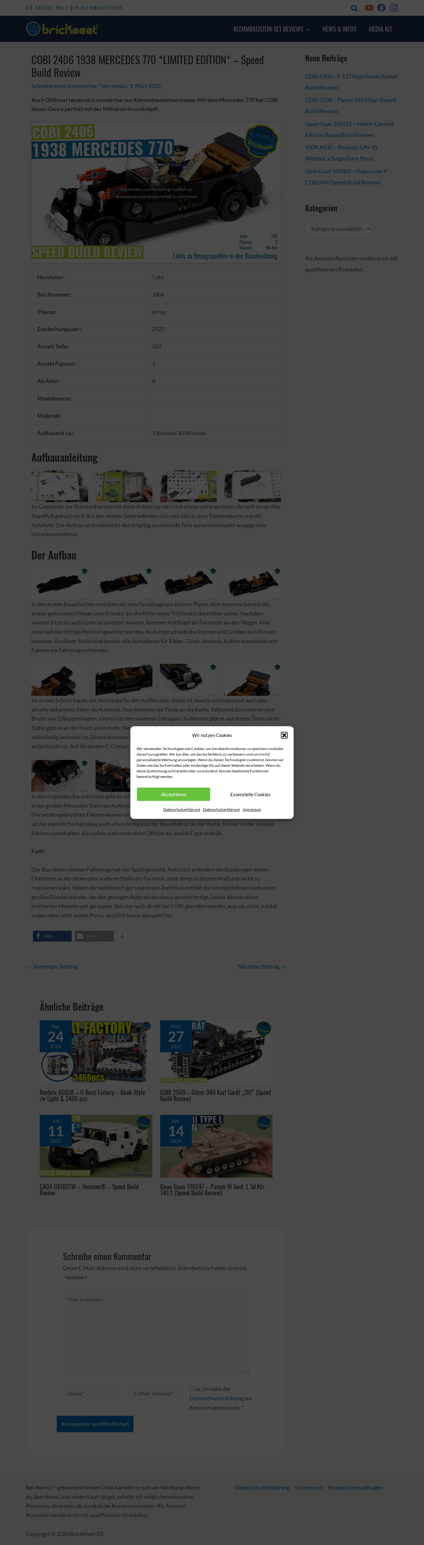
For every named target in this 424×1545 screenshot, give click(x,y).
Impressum (252, 809)
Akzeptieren (173, 794)
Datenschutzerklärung (181, 809)
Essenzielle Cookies (250, 794)
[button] (284, 735)
